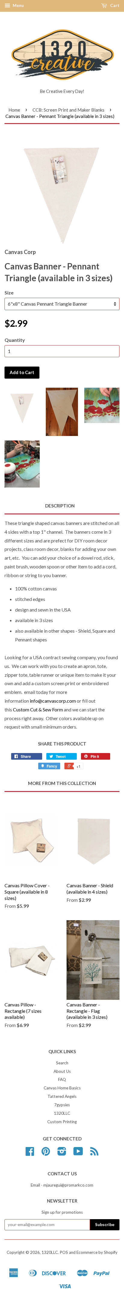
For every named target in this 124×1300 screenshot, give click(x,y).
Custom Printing (62, 1121)
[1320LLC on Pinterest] (45, 1153)
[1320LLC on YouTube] (78, 1153)
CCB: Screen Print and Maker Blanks (68, 110)
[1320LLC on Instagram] (62, 1153)
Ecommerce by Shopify (96, 1252)
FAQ (62, 1079)
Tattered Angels (62, 1096)
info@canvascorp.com (53, 701)
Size (9, 292)
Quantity (15, 340)
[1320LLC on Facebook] (29, 1153)
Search (62, 1062)
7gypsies (62, 1104)
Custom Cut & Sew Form (38, 709)
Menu (18, 5)
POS (64, 1252)
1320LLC (62, 1113)
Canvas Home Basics (62, 1087)
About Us (62, 1071)
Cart (114, 5)
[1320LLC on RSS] (94, 1153)
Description (60, 505)
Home (14, 110)
